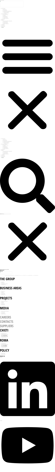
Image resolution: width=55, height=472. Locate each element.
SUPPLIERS (3, 26)
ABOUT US (4, 9)
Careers (5, 317)
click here (1, 271)
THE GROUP (3, 8)
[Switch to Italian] (3, 27)
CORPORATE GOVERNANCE (7, 11)
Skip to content (2, 0)
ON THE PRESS (5, 152)
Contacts (6, 321)
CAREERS (3, 24)
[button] (27, 83)
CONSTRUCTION (5, 14)
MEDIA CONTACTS (6, 23)
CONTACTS (3, 25)
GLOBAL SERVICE (5, 18)
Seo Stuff (4, 470)
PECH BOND (6, 143)
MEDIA (3, 20)
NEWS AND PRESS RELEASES (7, 151)
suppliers (6, 326)
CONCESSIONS (5, 17)
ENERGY (4, 15)
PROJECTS (3, 19)
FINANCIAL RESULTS (6, 142)
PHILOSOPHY (5, 10)
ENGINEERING (5, 16)
